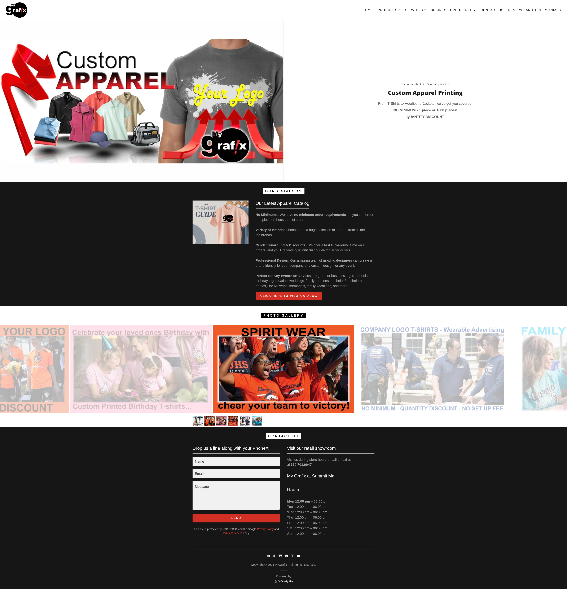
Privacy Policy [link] (265, 529)
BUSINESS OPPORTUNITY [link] (453, 10)
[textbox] (236, 461)
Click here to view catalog (288, 295)
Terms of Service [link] (232, 533)
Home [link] (367, 10)
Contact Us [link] (492, 10)
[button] (389, 10)
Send (236, 518)
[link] (16, 10)
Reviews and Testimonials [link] (534, 10)
